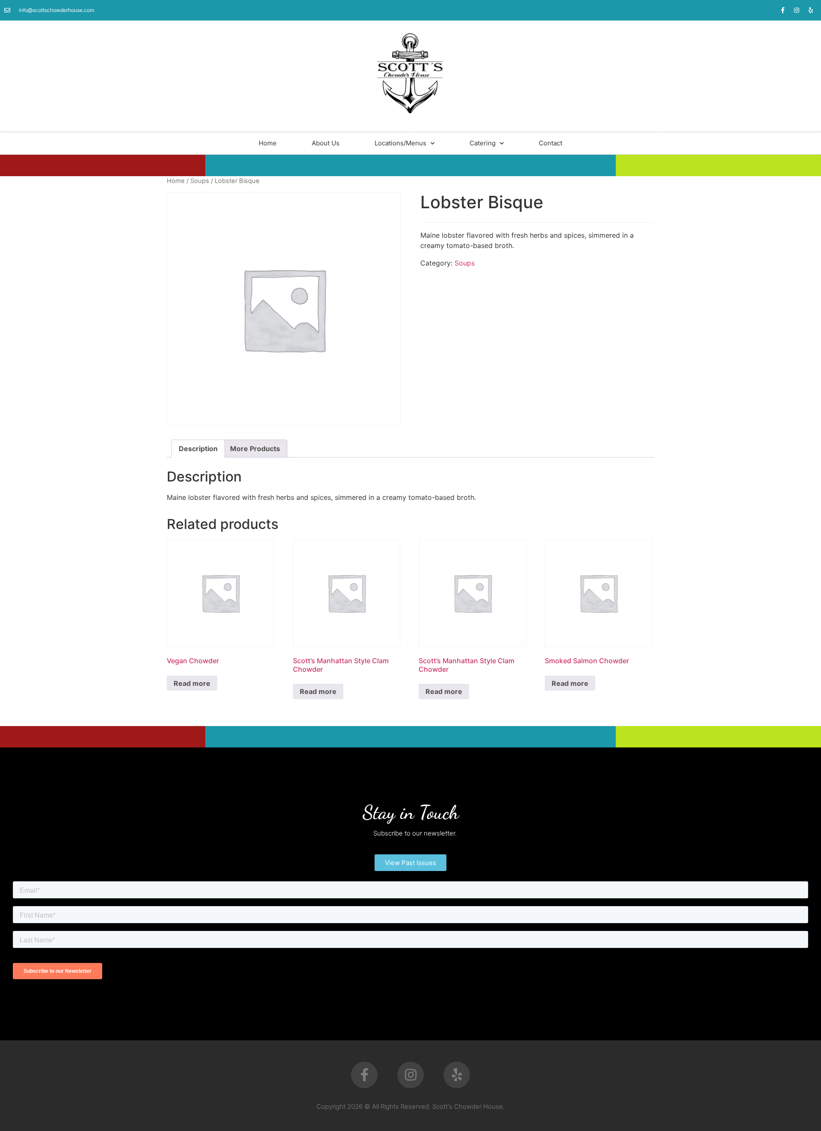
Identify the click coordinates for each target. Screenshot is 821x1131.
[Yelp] (811, 10)
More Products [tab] (255, 448)
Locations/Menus (400, 143)
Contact (550, 143)
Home (268, 143)
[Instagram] (797, 10)
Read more (192, 683)
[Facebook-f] (783, 10)
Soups (199, 181)
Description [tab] (198, 448)
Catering (483, 143)
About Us (326, 143)
